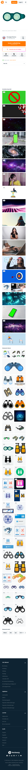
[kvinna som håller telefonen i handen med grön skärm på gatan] (13, 137)
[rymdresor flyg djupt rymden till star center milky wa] (13, 333)
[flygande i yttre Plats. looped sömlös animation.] (13, 123)
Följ (23, 38)
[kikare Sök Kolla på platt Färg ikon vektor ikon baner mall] (7, 535)
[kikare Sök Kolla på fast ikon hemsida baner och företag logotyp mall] (8, 666)
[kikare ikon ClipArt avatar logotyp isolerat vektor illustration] (8, 432)
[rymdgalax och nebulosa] (13, 164)
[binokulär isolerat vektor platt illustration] (8, 420)
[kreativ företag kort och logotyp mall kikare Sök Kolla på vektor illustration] (8, 631)
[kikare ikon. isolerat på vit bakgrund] (13, 726)
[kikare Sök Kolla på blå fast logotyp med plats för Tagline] (8, 702)
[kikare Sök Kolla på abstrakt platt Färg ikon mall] (8, 559)
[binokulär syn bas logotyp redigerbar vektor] (8, 409)
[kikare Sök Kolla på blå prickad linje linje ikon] (8, 654)
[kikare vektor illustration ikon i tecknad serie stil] (6, 286)
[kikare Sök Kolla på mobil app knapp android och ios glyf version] (8, 595)
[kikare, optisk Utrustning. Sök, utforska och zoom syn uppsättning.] (6, 362)
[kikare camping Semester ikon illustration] (8, 444)
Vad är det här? (13, 60)
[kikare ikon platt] (8, 524)
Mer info (5, 62)
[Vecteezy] (2, 2)
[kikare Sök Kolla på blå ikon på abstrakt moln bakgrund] (8, 607)
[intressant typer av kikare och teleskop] (9, 371)
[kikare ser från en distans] (8, 492)
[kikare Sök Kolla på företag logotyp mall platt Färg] (8, 548)
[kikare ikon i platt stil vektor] (8, 397)
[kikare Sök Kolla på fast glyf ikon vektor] (19, 536)
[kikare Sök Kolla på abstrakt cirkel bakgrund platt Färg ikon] (8, 714)
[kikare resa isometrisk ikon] (9, 761)
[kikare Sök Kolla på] (8, 571)
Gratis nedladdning (14, 43)
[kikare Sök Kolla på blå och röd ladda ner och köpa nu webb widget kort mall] (8, 583)
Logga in (21, 2)
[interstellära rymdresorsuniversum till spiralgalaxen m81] (13, 151)
